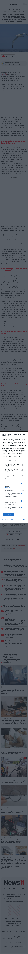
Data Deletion (5, 519)
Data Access (14, 519)
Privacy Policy (22, 519)
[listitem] (14, 461)
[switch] (22, 465)
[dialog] (14, 477)
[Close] (25, 434)
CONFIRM (8, 514)
